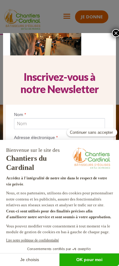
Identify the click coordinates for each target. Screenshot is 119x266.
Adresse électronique (36, 137)
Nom (20, 114)
